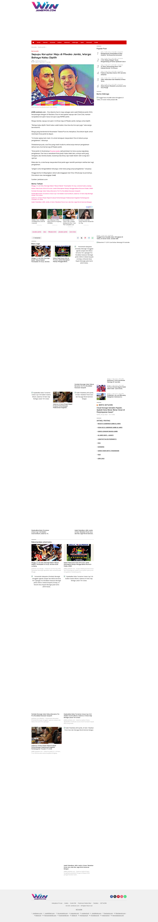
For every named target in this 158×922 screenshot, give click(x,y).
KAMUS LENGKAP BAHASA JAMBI (108, 431)
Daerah (45, 42)
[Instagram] (121, 896)
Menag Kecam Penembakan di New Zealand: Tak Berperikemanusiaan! (111, 54)
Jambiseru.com (37, 913)
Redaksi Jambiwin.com (40, 61)
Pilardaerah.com (120, 913)
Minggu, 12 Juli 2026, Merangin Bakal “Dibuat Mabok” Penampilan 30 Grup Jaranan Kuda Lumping (61, 186)
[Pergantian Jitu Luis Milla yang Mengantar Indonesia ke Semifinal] (101, 396)
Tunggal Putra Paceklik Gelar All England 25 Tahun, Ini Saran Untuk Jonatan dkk (110, 237)
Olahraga (75, 42)
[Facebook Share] (78, 238)
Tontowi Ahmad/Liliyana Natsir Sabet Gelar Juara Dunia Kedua (116, 387)
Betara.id (38, 915)
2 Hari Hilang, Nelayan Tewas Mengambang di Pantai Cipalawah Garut (113, 60)
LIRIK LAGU (101, 458)
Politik (96, 42)
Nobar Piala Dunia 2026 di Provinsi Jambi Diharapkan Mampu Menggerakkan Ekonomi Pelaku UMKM (62, 188)
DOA (99, 443)
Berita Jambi (35, 51)
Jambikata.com (96, 913)
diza (44, 232)
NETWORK (103, 903)
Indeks (66, 903)
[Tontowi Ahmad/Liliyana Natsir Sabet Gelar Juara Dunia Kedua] (101, 388)
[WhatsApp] (125, 896)
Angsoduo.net (74, 913)
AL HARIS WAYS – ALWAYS (105, 435)
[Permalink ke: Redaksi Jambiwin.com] (32, 61)
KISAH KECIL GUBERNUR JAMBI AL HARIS (110, 427)
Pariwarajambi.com (50, 915)
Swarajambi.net (64, 915)
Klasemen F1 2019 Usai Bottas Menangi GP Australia (116, 381)
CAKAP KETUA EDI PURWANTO (107, 439)
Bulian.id (74, 915)
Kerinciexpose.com (118, 915)
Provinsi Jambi (55, 151)
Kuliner (60, 42)
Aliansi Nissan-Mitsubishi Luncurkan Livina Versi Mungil (113, 86)
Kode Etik (73, 903)
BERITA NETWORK (106, 405)
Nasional (67, 42)
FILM (99, 454)
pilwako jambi (63, 232)
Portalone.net (95, 915)
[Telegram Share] (89, 238)
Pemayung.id (84, 915)
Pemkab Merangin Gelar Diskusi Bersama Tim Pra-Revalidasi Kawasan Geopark (55, 191)
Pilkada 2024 (52, 232)
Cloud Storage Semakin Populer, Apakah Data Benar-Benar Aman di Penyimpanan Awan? (111, 410)
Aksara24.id (105, 915)
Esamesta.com (108, 913)
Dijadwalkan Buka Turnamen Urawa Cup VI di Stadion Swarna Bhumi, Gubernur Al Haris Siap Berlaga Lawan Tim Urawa (62, 194)
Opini (82, 42)
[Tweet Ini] (81, 238)
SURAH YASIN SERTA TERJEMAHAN (108, 451)
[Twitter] (114, 896)
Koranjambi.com (63, 913)
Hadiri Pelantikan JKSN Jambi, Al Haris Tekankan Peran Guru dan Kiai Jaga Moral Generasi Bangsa (61, 202)
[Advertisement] (79, 27)
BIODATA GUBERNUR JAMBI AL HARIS (109, 423)
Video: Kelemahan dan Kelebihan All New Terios (113, 80)
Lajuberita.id (85, 913)
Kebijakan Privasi (57, 903)
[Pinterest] (118, 896)
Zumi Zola (73, 232)
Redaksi (95, 903)
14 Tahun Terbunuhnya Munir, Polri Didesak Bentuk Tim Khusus (111, 67)
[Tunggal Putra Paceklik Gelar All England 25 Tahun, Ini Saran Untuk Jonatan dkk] (112, 165)
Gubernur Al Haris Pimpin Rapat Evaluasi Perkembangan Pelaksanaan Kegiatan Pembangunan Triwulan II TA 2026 (60, 198)
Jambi (38, 42)
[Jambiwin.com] (45, 6)
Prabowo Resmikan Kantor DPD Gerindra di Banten (113, 73)
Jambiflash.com (50, 913)
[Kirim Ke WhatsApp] (92, 238)
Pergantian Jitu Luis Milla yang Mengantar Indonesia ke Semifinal (116, 396)
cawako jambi (36, 232)
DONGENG (101, 447)
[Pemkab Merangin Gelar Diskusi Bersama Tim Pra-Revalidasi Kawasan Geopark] (84, 314)
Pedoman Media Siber (84, 903)
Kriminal (52, 42)
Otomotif (89, 42)
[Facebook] (111, 896)
